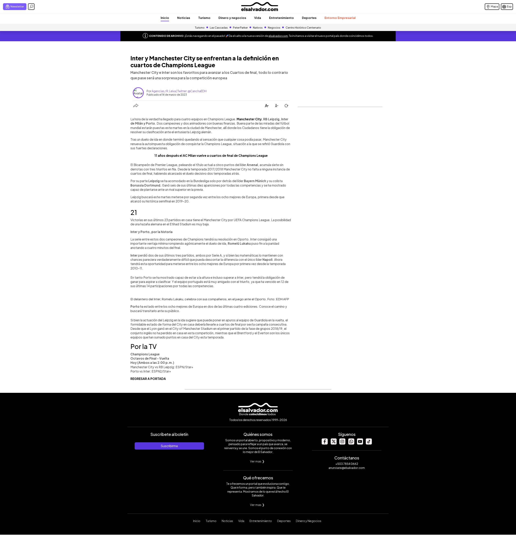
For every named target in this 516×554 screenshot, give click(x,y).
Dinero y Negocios (308, 521)
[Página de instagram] (342, 443)
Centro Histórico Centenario (303, 27)
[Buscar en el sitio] (31, 6)
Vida (257, 18)
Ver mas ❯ (257, 461)
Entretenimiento (281, 18)
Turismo (204, 18)
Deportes (309, 18)
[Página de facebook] (324, 443)
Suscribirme (169, 446)
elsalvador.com (278, 35)
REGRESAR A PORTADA (148, 379)
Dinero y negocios (232, 18)
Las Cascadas (219, 27)
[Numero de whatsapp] (351, 443)
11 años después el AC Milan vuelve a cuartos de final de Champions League (211, 155)
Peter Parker (240, 27)
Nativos (258, 27)
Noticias (183, 18)
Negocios (274, 27)
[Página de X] (333, 443)
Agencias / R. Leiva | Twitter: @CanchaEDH (179, 91)
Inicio (165, 18)
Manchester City (249, 119)
